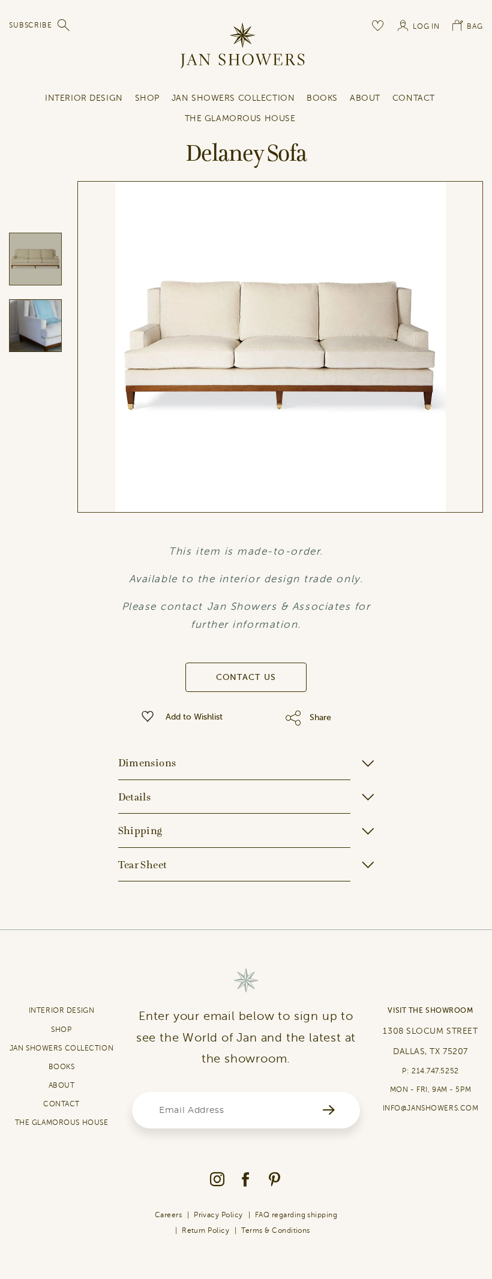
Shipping (140, 830)
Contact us (246, 677)
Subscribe (30, 25)
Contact (413, 98)
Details (134, 796)
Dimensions (147, 762)
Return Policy (205, 1230)
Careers (168, 1215)
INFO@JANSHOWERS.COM (431, 1108)
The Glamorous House (240, 118)
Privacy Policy (218, 1215)
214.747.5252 (435, 1071)
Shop (147, 98)
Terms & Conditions (275, 1230)
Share (320, 717)
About (365, 98)
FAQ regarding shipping (296, 1215)
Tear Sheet (142, 864)
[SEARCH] (64, 25)
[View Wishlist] (378, 25)
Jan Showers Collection (233, 98)
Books (322, 98)
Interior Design (83, 98)
